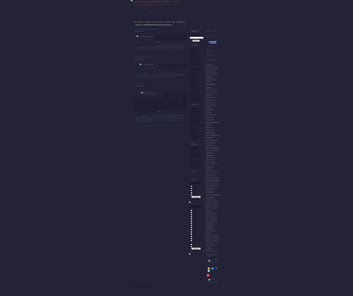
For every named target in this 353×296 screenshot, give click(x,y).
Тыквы (194, 227)
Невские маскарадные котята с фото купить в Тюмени (212, 137)
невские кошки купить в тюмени (212, 205)
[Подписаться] (171, 10)
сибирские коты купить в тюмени (212, 236)
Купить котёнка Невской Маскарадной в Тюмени (163, 45)
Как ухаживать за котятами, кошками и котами (195, 150)
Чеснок (194, 219)
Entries (209, 53)
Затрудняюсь (196, 195)
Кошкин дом (144, 45)
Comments (210, 55)
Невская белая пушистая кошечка (210, 113)
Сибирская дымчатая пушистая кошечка (212, 169)
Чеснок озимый (194, 107)
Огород (192, 66)
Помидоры (195, 210)
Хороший (195, 188)
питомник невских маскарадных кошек (162, 49)
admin (146, 31)
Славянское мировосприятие (213, 177)
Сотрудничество (181, 22)
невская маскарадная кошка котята (177, 73)
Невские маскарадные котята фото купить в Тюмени (212, 150)
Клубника (195, 223)
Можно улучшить (197, 190)
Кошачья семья (140, 83)
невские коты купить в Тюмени (212, 201)
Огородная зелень (194, 68)
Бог (207, 65)
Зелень (194, 244)
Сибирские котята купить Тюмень (211, 173)
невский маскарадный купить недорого (211, 216)
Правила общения (138, 22)
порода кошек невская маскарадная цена (166, 77)
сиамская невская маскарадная (210, 227)
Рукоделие (192, 75)
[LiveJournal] (216, 268)
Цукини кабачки (196, 236)
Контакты (161, 22)
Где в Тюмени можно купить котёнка (212, 67)
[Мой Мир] (212, 268)
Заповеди (212, 70)
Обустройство (193, 62)
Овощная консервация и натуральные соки (196, 165)
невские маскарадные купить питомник (212, 208)
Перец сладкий (196, 214)
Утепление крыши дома (196, 114)
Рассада (192, 73)
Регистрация (210, 50)
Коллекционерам (194, 52)
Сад (191, 77)
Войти (208, 52)
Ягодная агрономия (195, 100)
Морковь (195, 232)
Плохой (194, 192)
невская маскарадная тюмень (213, 194)
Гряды (207, 70)
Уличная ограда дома (195, 121)
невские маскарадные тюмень (211, 213)
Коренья (192, 53)
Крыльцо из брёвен (194, 123)
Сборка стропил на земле (196, 109)
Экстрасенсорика (194, 98)
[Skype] (209, 271)
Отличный (195, 186)
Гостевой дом (194, 91)
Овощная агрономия (195, 64)
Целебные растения (195, 96)
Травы (191, 93)
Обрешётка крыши (194, 120)
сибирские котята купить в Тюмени (212, 240)
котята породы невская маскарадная (161, 73)
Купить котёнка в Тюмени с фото (210, 99)
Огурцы (194, 212)
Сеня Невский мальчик (143, 57)
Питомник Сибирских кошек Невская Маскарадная (167, 120)
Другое (194, 246)
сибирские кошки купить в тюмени (212, 245)
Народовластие (194, 61)
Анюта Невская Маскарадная (145, 29)
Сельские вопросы (194, 79)
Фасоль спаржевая (197, 230)
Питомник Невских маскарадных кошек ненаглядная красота (170, 118)
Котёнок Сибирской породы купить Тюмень (211, 79)
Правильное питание (195, 71)
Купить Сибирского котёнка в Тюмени (212, 89)
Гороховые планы (194, 132)
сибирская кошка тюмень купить (211, 231)
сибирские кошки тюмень (211, 250)
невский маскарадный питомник (212, 220)
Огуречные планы (194, 134)
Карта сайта (148, 22)
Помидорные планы (195, 130)
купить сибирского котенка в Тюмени (212, 185)
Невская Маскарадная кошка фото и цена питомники (157, 47)
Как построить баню (195, 50)
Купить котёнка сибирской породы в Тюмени (211, 104)
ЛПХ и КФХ (168, 22)
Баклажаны (195, 217)
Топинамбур (195, 225)
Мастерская (193, 59)
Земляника (195, 221)
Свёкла (194, 234)
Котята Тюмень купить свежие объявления (212, 73)
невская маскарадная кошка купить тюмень (154, 116)
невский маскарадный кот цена (150, 77)
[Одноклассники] (209, 268)
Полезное (154, 22)
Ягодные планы (194, 128)
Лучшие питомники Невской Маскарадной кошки (163, 115)
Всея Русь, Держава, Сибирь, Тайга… (146, 287)
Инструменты (193, 48)
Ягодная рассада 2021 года (196, 136)
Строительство (194, 89)
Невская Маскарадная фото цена (146, 49)
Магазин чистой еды (195, 57)
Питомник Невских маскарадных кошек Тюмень (145, 120)
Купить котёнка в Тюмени (212, 92)
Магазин (208, 107)
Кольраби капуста (197, 238)
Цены (173, 22)
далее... (158, 41)
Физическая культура (195, 94)
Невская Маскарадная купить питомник (167, 75)
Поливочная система (195, 70)
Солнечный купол (194, 84)
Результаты (196, 199)
